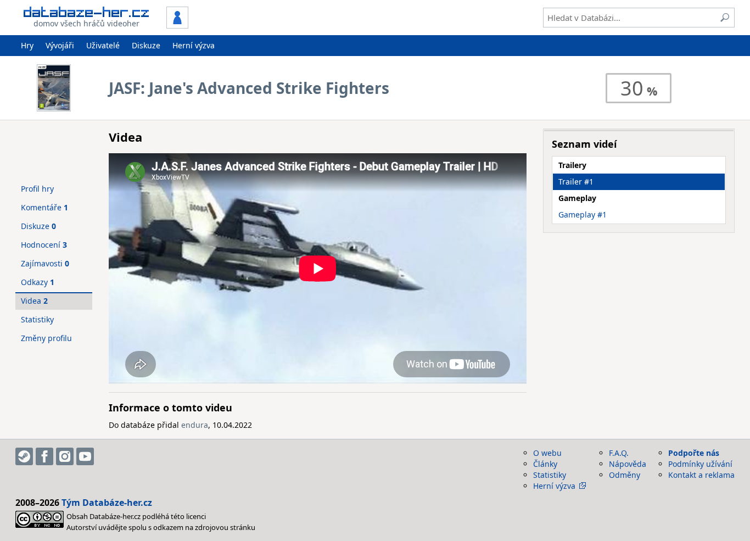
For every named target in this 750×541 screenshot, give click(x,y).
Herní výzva (193, 45)
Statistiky (37, 319)
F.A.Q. (619, 453)
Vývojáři (60, 45)
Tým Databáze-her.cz (106, 503)
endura (194, 425)
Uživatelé (103, 45)
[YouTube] (85, 456)
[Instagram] (65, 456)
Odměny (624, 475)
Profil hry (37, 188)
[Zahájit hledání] (725, 17)
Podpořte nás (693, 453)
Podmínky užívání (700, 464)
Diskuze (146, 45)
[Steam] (24, 456)
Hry (27, 45)
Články (545, 464)
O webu (547, 453)
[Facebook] (44, 456)
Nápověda (627, 464)
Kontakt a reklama (701, 475)
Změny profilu (46, 338)
